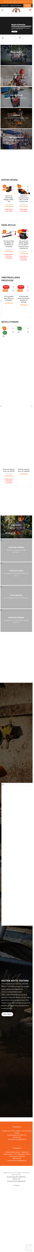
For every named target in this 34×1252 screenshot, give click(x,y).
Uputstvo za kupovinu (15, 5)
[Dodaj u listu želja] (13, 186)
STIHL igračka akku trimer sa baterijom (9, 298)
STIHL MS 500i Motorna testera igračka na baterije (23, 299)
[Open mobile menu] (2, 10)
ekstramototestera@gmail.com (16, 1178)
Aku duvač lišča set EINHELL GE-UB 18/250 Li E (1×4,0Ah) (9, 244)
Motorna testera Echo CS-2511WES (23, 463)
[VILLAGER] (25, 39)
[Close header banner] (30, 2)
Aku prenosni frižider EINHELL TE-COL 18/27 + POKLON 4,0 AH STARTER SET (24, 244)
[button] (13, 189)
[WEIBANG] (8, 39)
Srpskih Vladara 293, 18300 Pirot (16, 1174)
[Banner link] (16, 55)
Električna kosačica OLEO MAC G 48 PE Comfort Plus (24, 198)
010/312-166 (16, 1176)
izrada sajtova (16, 1182)
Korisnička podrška (27, 5)
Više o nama (7, 1011)
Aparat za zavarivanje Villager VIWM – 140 (8, 198)
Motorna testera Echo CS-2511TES (9, 463)
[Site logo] (16, 10)
